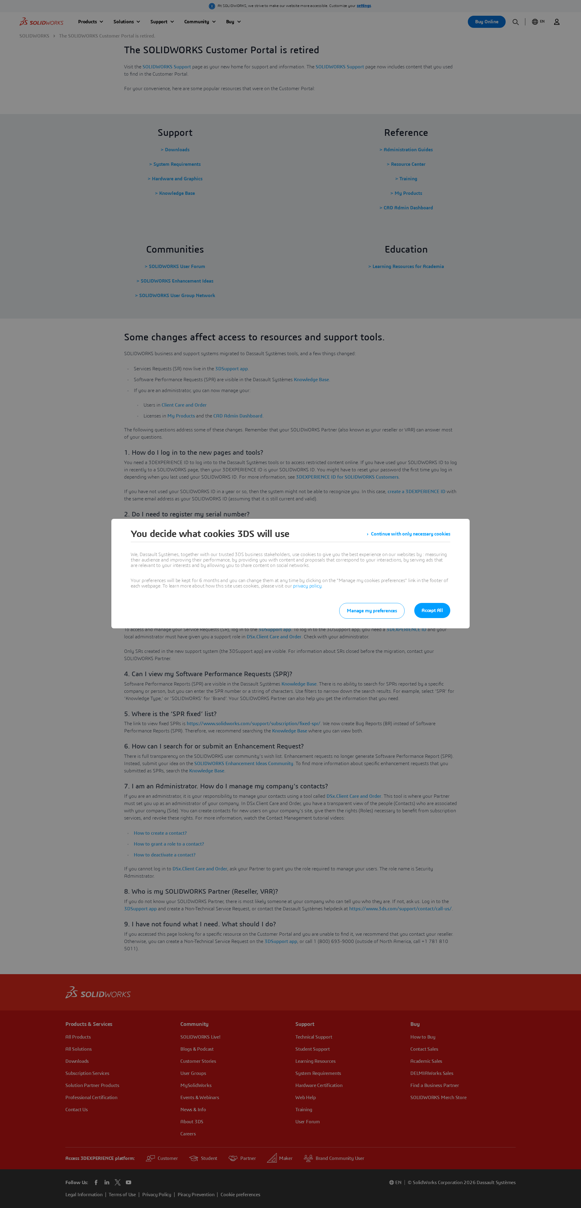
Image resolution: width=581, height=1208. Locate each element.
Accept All (432, 610)
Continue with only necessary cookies (410, 534)
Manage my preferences (372, 610)
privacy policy (307, 586)
